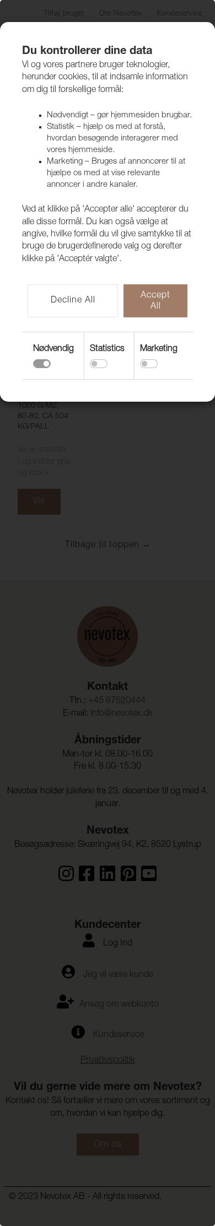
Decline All (73, 300)
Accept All (155, 301)
